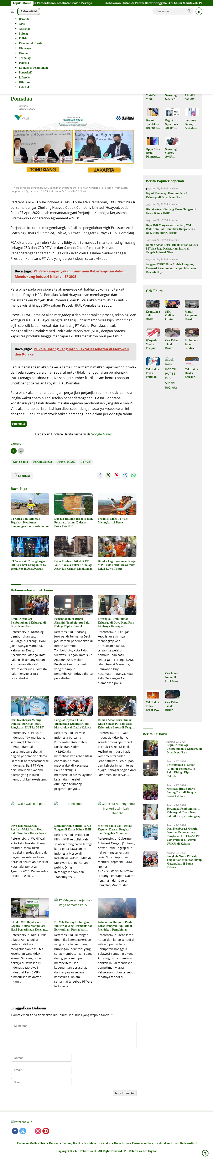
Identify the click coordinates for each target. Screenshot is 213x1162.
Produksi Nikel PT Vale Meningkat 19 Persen (113, 520)
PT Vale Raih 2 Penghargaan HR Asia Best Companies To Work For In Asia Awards (29, 565)
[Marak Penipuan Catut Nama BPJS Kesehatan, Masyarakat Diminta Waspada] (192, 304)
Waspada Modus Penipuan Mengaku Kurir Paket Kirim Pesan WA (152, 344)
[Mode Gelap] (199, 11)
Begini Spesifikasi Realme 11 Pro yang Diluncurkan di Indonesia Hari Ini (153, 124)
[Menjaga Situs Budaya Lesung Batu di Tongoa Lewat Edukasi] (150, 792)
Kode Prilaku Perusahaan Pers (133, 1143)
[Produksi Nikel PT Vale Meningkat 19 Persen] (117, 504)
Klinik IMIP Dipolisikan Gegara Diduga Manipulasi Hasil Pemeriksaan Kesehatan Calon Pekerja (29, 926)
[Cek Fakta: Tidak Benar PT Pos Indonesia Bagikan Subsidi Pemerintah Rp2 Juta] (153, 694)
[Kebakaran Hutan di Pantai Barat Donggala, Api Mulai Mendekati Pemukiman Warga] (117, 908)
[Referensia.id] (21, 1123)
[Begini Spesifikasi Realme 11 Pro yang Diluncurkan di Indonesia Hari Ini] (153, 112)
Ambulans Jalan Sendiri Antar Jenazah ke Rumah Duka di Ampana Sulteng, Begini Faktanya (192, 344)
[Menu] (13, 11)
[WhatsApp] (53, 1131)
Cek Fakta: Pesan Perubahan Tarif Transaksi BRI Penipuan (153, 373)
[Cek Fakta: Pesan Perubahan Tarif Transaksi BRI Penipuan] (153, 361)
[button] (189, 10)
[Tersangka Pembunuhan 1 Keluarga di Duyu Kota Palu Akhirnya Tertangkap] (117, 605)
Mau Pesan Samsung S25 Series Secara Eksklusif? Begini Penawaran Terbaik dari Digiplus (172, 95)
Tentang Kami (71, 1143)
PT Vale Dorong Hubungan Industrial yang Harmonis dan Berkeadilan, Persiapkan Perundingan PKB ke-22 (73, 926)
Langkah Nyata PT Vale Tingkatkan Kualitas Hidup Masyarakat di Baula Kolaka (72, 723)
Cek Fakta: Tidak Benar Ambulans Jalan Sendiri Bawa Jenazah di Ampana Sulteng (172, 344)
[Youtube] (45, 1131)
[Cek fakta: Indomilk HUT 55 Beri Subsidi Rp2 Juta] (172, 513)
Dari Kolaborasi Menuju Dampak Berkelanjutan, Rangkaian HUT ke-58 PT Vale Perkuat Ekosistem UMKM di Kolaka (27, 724)
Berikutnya (18, 423)
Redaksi (23, 106)
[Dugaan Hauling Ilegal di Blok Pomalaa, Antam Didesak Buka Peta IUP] (73, 504)
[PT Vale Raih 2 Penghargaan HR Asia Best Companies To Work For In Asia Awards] (30, 546)
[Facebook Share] (100, 475)
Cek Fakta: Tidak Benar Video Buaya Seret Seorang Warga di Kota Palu (172, 706)
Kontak (53, 1143)
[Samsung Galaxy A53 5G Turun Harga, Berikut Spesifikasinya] (192, 112)
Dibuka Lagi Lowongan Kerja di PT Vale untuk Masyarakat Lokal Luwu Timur (117, 565)
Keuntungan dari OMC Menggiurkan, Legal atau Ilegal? (153, 315)
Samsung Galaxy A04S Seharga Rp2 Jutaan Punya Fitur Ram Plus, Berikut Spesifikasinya (172, 153)
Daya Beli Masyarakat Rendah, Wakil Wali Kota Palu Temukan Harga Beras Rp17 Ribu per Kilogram (28, 829)
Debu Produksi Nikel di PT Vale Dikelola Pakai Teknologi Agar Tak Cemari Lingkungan (73, 565)
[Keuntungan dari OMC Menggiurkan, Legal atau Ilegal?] (153, 304)
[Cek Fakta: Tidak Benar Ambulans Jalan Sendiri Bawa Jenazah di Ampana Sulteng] (172, 332)
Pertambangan (42, 461)
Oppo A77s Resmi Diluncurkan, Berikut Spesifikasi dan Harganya (153, 153)
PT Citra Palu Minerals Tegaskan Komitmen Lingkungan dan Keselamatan (30, 522)
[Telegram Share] (125, 475)
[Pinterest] (30, 1131)
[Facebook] (15, 1131)
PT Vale (85, 461)
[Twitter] (22, 1131)
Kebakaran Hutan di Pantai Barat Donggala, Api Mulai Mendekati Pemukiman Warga (134, 3)
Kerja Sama (20, 461)
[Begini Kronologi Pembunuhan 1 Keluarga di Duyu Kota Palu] (30, 605)
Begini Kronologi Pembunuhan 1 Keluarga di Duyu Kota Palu (28, 622)
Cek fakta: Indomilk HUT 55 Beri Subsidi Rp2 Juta (172, 677)
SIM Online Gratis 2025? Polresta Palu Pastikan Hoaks (170, 315)
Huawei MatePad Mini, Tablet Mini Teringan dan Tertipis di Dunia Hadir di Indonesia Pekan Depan (152, 95)
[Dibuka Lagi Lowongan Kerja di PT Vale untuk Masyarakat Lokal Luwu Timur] (117, 546)
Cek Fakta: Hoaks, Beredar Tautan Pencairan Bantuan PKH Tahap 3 (192, 373)
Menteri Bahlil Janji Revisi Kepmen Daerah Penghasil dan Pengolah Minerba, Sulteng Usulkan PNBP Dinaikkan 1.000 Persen (115, 829)
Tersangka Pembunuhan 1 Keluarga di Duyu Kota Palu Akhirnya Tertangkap (116, 622)
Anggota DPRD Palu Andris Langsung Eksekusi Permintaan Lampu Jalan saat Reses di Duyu (171, 268)
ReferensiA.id (29, 11)
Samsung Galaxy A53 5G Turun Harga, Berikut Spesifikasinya (191, 124)
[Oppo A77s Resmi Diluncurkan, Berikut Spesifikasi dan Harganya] (153, 141)
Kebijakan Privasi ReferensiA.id (176, 1143)
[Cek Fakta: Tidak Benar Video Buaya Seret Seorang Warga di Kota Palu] (172, 694)
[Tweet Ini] (108, 475)
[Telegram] (69, 1131)
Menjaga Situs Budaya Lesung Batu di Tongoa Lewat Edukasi (181, 792)
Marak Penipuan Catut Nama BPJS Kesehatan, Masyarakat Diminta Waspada (192, 315)
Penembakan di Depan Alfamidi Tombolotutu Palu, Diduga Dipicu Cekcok (72, 622)
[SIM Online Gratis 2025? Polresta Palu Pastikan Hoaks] (172, 304)
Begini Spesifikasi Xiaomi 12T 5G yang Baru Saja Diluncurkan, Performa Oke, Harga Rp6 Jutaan (172, 124)
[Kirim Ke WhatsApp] (133, 475)
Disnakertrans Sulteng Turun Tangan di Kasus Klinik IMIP (73, 827)
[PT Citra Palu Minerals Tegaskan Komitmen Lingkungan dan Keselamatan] (30, 504)
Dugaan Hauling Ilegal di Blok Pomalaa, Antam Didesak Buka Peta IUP (73, 522)
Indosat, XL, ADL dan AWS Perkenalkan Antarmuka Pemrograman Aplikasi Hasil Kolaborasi (192, 95)
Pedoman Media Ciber (31, 1143)
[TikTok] (61, 1131)
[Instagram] (38, 1131)
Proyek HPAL (66, 461)
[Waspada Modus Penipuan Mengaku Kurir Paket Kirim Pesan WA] (153, 332)
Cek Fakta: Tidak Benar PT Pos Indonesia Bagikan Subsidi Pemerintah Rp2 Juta (153, 706)
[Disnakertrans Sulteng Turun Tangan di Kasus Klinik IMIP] (73, 812)
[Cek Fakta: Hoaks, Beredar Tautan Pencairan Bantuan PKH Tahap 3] (192, 361)
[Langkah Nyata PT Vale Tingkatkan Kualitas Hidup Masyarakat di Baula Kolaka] (73, 706)
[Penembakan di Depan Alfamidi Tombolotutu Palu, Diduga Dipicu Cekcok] (73, 605)
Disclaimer (90, 1143)
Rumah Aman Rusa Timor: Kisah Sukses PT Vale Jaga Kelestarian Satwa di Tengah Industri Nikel (116, 724)
